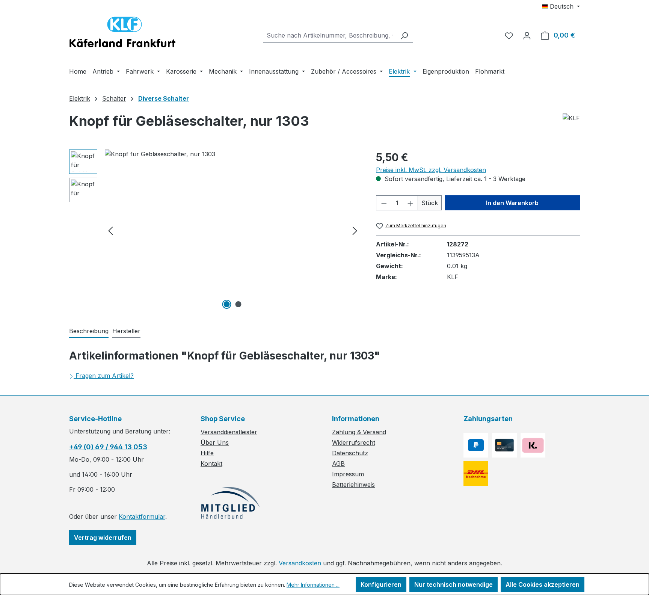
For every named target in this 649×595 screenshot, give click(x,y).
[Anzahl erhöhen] (410, 202)
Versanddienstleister (229, 432)
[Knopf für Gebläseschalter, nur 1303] (233, 230)
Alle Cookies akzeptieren (543, 584)
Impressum (348, 474)
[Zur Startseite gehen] (122, 34)
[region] (215, 230)
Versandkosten (300, 563)
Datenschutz (350, 453)
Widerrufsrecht (353, 442)
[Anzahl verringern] (384, 202)
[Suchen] (404, 35)
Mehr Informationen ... (313, 584)
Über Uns (215, 442)
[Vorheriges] (110, 230)
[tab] (89, 331)
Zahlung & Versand (359, 432)
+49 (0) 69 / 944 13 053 (108, 447)
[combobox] (329, 35)
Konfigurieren (381, 584)
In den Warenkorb (512, 203)
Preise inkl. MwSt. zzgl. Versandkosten (431, 170)
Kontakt (211, 463)
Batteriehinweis (353, 484)
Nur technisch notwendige (453, 584)
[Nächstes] (355, 230)
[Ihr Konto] (527, 35)
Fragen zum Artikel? (104, 375)
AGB (338, 463)
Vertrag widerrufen (102, 537)
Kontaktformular (142, 516)
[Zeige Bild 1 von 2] (227, 304)
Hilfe (207, 453)
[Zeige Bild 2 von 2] (238, 304)
